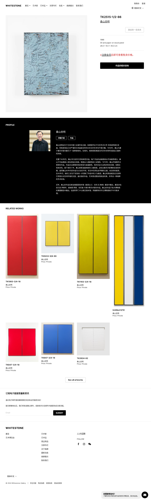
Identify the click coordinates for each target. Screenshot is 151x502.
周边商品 (44, 441)
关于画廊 (44, 449)
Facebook (78, 444)
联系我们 (79, 5)
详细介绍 (61, 138)
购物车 (136, 3)
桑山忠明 (105, 21)
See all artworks (75, 380)
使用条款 (49, 483)
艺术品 (44, 438)
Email (8, 413)
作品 (71, 138)
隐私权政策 (58, 483)
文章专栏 (53, 5)
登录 (143, 3)
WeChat (89, 444)
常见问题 (33, 483)
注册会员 (106, 55)
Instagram (84, 444)
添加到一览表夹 (134, 30)
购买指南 (41, 483)
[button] (137, 8)
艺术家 (35, 5)
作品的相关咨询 (122, 65)
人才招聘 (81, 434)
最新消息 (44, 453)
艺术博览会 (10, 438)
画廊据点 (70, 5)
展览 (7, 434)
